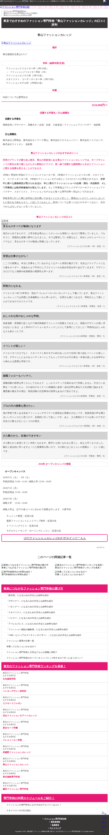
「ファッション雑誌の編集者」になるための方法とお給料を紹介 (37, 629)
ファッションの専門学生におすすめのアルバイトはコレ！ (34, 805)
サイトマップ (55, 828)
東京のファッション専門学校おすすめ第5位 (16, 725)
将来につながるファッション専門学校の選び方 (33, 588)
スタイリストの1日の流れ (18, 810)
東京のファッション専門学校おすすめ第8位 (16, 762)
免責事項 (55, 825)
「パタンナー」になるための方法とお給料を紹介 (29, 607)
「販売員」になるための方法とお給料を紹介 (27, 595)
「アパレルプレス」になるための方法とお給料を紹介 (31, 624)
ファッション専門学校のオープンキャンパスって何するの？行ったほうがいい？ (44, 658)
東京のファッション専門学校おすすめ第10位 (16, 786)
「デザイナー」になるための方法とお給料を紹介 (29, 601)
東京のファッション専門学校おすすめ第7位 (17, 749)
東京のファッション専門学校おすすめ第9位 (16, 774)
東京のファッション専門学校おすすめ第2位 (16, 688)
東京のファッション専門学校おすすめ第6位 (16, 737)
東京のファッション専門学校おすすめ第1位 (16, 676)
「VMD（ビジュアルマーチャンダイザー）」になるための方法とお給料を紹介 (44, 635)
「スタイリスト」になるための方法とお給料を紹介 (30, 612)
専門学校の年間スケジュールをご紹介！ (29, 798)
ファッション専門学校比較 (55, 819)
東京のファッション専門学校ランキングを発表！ (21, 13)
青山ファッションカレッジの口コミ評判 (18, 15)
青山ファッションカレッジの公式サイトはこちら (54, 537)
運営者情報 (55, 822)
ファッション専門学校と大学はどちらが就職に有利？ (31, 652)
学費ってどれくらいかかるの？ (21, 646)
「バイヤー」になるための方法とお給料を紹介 (28, 618)
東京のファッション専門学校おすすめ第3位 (16, 700)
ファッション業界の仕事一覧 (20, 641)
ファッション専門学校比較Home (15, 11)
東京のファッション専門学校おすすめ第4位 (20, 713)
